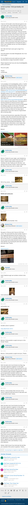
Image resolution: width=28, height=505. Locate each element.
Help (23, 499)
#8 (26, 272)
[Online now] (3, 78)
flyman (5, 470)
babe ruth (19, 11)
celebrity (9, 12)
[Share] (25, 21)
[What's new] (23, 1)
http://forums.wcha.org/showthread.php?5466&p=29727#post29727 (14, 90)
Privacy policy (18, 499)
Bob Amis (6, 464)
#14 (26, 362)
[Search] (26, 1)
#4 (26, 175)
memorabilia (15, 12)
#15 (26, 388)
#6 (26, 211)
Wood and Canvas (13, 458)
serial (20, 12)
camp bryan (3, 12)
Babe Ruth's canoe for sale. (12, 457)
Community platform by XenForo (13, 503)
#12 (26, 337)
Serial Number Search (13, 464)
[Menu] (2, 1)
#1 (26, 21)
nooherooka (4, 11)
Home (2, 501)
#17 (26, 427)
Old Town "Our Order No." (11, 483)
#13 (26, 351)
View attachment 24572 (7, 328)
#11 (26, 323)
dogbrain (6, 484)
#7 (26, 229)
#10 (26, 304)
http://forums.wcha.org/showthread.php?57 (12, 99)
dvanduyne (6, 478)
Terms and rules (10, 499)
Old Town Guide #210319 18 (12, 463)
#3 (26, 155)
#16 (26, 403)
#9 (26, 286)
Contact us (3, 499)
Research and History (11, 470)
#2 (26, 81)
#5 (26, 191)
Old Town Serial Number (11, 469)
